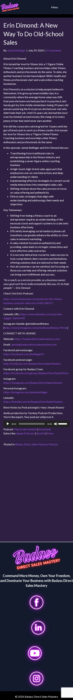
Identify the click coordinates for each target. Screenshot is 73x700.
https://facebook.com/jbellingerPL (23, 354)
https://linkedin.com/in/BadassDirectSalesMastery (33, 401)
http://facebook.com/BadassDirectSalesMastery (32, 363)
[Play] (8, 424)
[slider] (63, 423)
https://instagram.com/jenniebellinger (25, 392)
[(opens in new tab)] (36, 602)
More (50, 433)
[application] (36, 423)
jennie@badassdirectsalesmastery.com (34, 344)
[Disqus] (36, 495)
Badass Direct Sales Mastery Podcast (36, 444)
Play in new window (25, 429)
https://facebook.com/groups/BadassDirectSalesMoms (36, 373)
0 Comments (54, 50)
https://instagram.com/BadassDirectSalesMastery (32, 382)
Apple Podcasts (25, 433)
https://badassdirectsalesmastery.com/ (37, 338)
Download (45, 429)
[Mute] (55, 424)
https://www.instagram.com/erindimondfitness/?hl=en (35, 327)
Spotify (40, 433)
